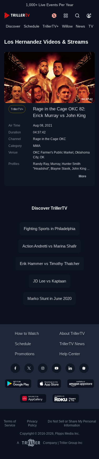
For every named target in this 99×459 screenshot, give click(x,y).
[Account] (89, 15)
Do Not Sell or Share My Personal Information (72, 423)
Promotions (25, 354)
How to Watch (27, 333)
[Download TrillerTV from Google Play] (18, 383)
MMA (36, 145)
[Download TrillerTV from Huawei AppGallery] (33, 398)
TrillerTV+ (51, 26)
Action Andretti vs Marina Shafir (49, 246)
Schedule (31, 26)
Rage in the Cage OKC (49, 139)
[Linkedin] (70, 368)
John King (79, 168)
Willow (67, 26)
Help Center (69, 354)
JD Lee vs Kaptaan (49, 281)
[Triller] (84, 368)
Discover (13, 26)
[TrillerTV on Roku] (66, 398)
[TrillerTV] (17, 15)
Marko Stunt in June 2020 (49, 298)
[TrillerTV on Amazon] (80, 383)
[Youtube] (56, 368)
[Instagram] (43, 368)
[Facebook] (15, 368)
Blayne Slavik (60, 168)
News (80, 26)
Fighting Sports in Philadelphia (49, 228)
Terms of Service (10, 423)
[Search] (77, 15)
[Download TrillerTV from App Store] (49, 383)
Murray (55, 163)
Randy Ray (41, 163)
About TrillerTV (72, 333)
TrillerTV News (72, 343)
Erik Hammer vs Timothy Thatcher (49, 263)
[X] (29, 368)
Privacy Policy (32, 423)
